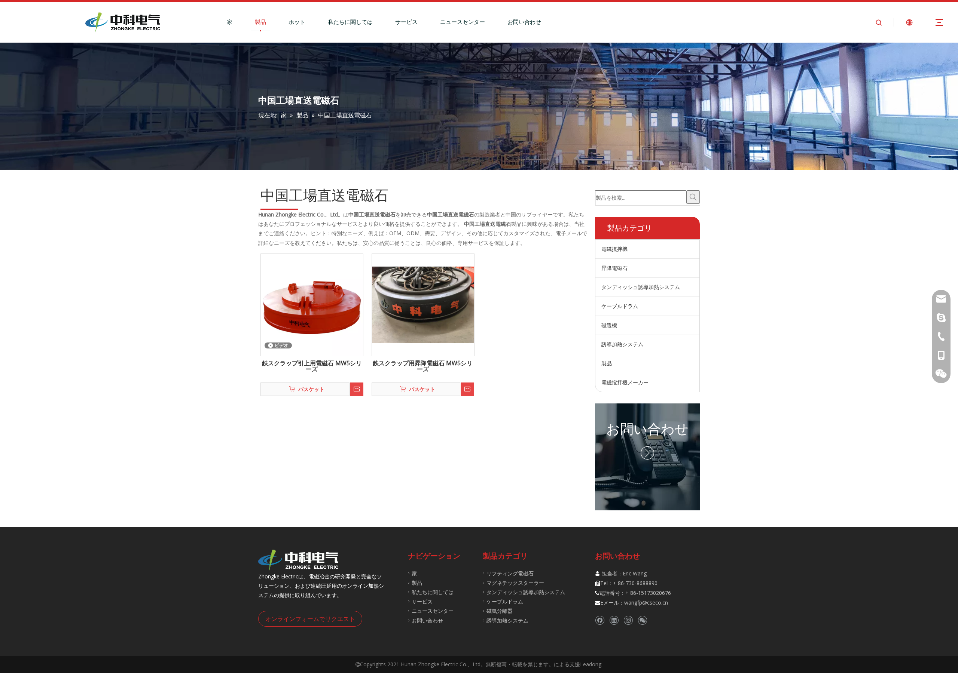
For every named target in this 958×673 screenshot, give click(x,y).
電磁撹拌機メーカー (625, 382)
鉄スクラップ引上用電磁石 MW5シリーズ (312, 366)
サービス (406, 21)
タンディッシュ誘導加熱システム (640, 287)
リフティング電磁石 (510, 573)
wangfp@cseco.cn (646, 602)
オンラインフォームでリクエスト (310, 619)
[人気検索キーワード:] (693, 197)
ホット (297, 21)
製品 (260, 21)
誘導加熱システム (622, 344)
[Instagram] (628, 620)
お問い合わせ (524, 21)
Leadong (590, 664)
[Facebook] (599, 620)
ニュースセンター (462, 21)
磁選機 (609, 325)
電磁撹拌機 (614, 248)
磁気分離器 (499, 610)
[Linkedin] (614, 620)
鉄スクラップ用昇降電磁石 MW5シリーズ (423, 366)
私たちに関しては (350, 21)
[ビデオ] (312, 304)
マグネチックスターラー (515, 582)
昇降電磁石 (614, 267)
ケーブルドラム (619, 306)
